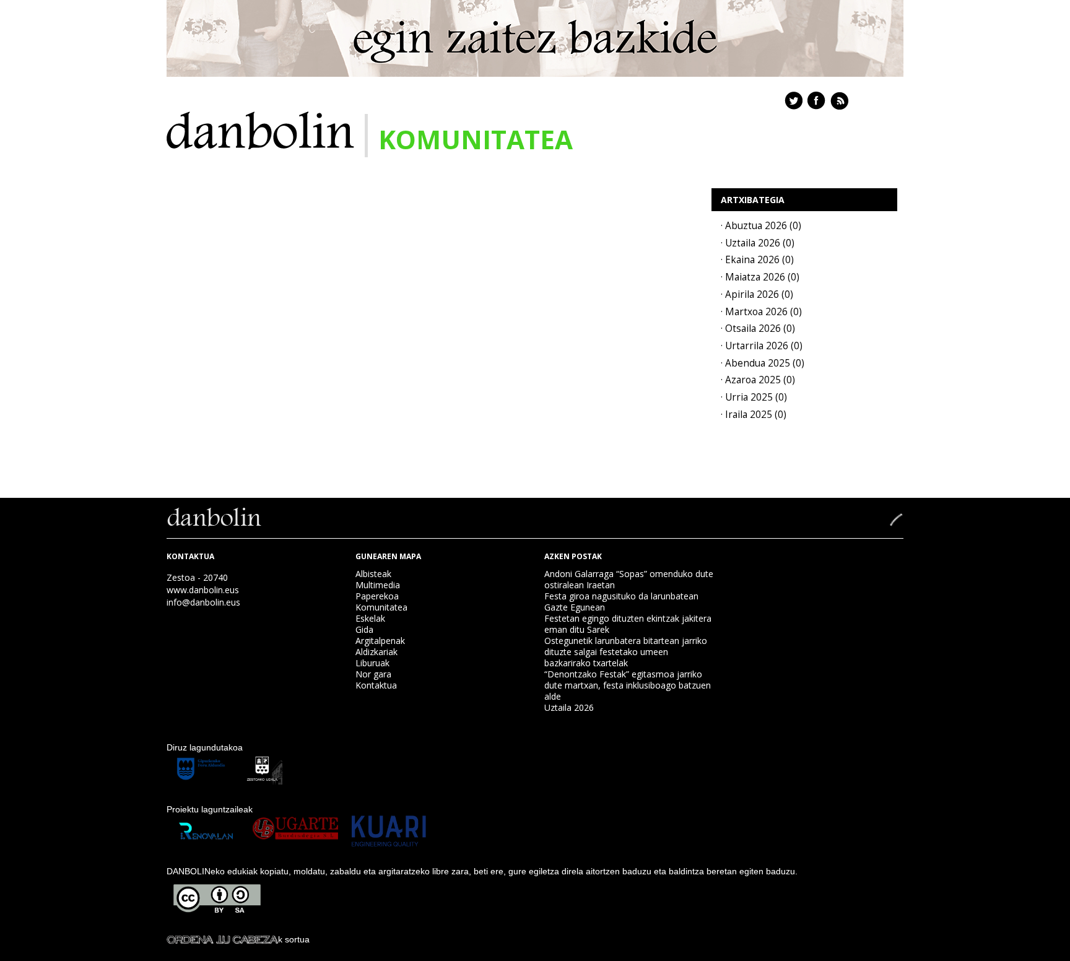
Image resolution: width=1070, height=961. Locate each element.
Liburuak (372, 663)
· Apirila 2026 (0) (757, 294)
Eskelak (370, 618)
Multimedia (377, 585)
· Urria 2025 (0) (754, 397)
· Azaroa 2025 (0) (758, 379)
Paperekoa (377, 596)
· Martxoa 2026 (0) (761, 311)
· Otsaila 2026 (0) (758, 328)
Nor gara (373, 674)
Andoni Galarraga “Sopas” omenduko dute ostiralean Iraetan (628, 579)
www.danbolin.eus (203, 590)
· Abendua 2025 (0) (762, 363)
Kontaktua (376, 685)
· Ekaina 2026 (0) (757, 259)
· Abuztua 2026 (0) (761, 225)
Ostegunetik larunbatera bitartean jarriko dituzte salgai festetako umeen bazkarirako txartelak (625, 652)
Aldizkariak (376, 652)
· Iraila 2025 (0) (753, 414)
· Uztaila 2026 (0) (757, 243)
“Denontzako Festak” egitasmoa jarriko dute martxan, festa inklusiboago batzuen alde (627, 685)
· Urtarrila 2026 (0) (761, 345)
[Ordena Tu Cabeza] (222, 939)
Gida (364, 629)
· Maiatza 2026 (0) (760, 277)
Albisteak (373, 574)
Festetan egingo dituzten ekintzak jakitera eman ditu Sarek (627, 623)
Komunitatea (381, 607)
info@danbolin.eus (203, 602)
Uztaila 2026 (569, 707)
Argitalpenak (380, 640)
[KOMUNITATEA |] (260, 129)
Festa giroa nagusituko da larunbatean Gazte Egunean (621, 601)
